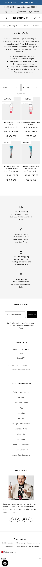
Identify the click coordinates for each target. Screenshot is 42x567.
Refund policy (9, 546)
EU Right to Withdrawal (21, 424)
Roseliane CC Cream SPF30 (11, 123)
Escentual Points (21, 429)
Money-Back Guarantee (21, 455)
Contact (36, 12)
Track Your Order (21, 403)
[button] (3, 17)
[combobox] (21, 552)
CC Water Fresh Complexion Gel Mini (11, 167)
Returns (21, 397)
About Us (21, 434)
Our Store (21, 439)
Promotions (21, 413)
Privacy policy (20, 543)
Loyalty (23, 12)
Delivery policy (34, 546)
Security (21, 418)
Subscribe (32, 314)
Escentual (10, 543)
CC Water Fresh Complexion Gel (31, 167)
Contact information (33, 543)
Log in (10, 12)
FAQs (21, 408)
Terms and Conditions (21, 445)
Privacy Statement (21, 450)
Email (21, 354)
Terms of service (21, 546)
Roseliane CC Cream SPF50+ (30, 123)
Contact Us (21, 358)
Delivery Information (21, 392)
